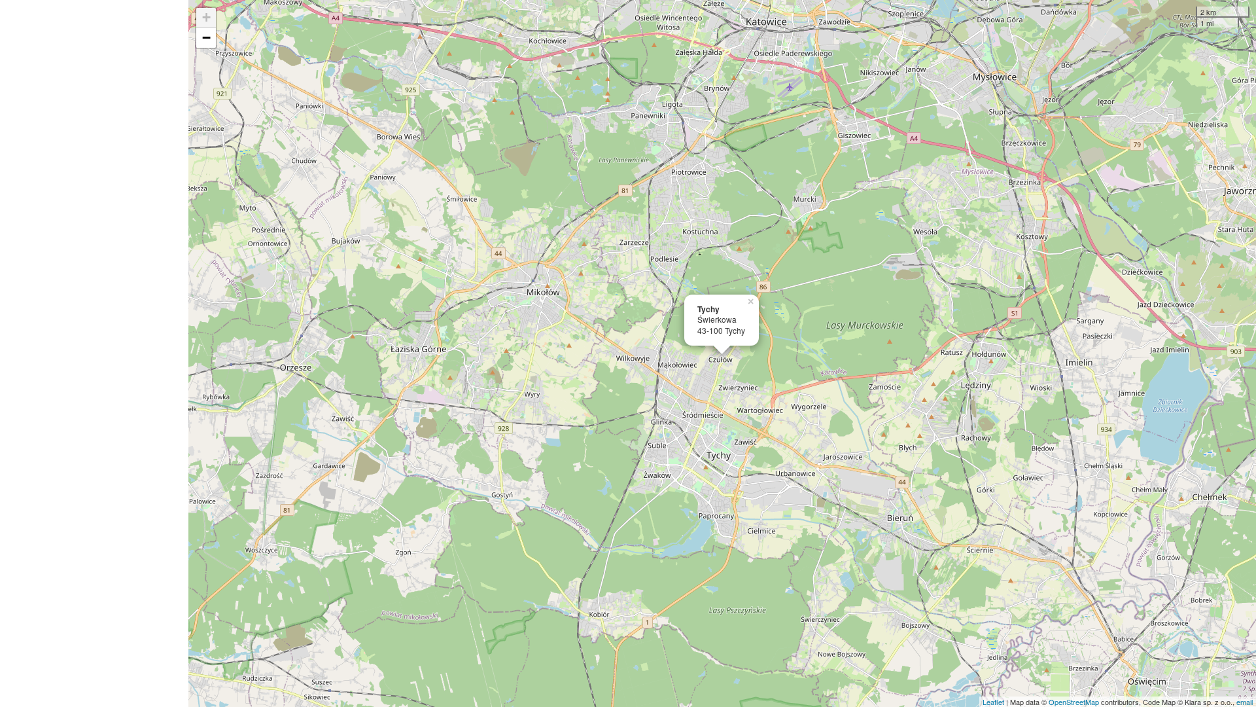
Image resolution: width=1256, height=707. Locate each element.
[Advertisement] (94, 353)
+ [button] (206, 17)
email (1244, 702)
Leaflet (993, 702)
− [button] (206, 37)
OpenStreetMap (1074, 702)
